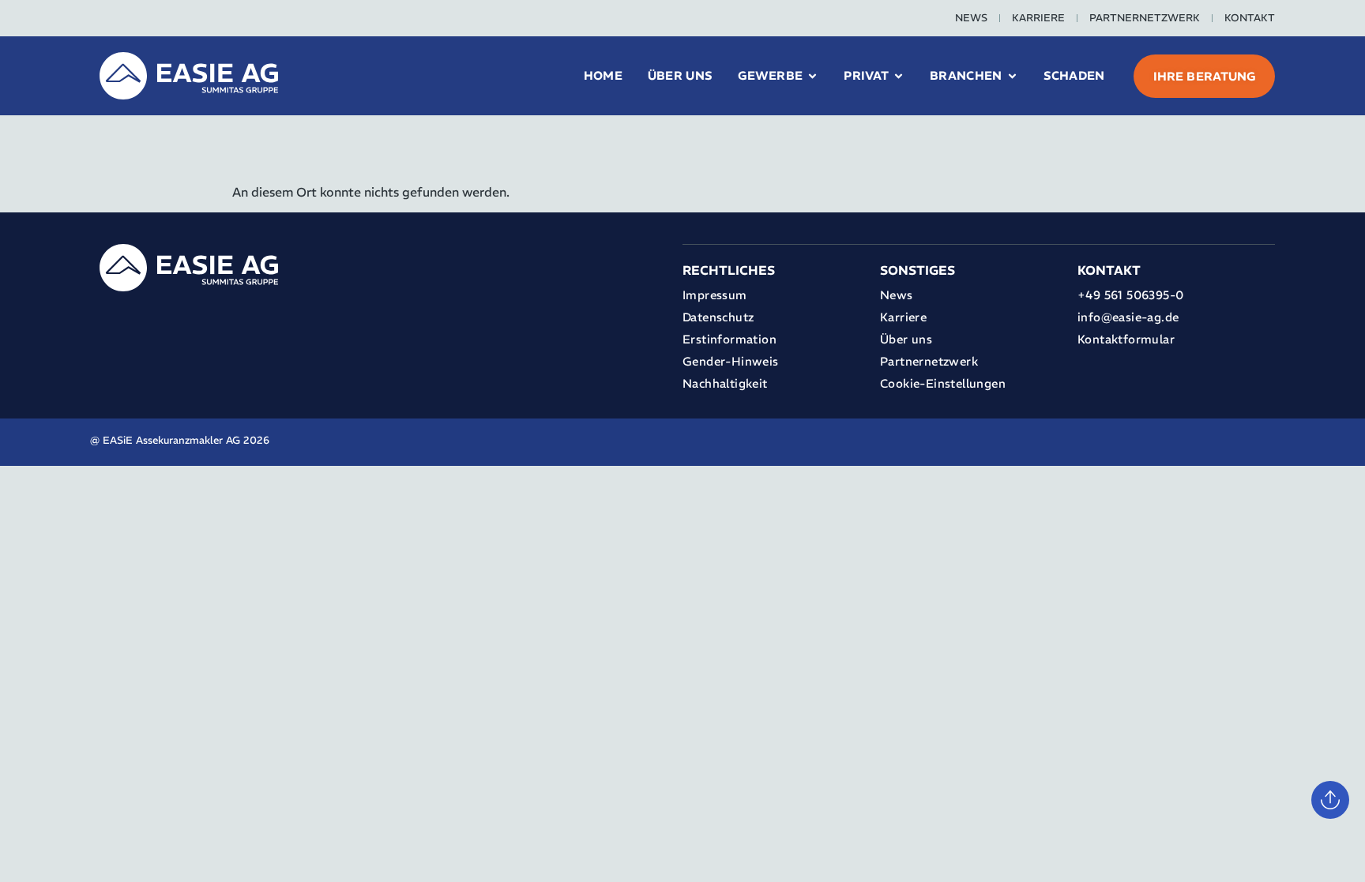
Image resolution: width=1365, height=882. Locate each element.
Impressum (714, 294)
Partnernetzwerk (1144, 17)
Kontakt (1249, 17)
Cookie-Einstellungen (943, 383)
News (971, 17)
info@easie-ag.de (1128, 317)
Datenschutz (718, 317)
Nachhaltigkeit (725, 383)
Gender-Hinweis (730, 361)
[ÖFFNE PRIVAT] (898, 76)
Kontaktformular (1126, 339)
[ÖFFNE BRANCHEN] (1012, 76)
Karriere (1038, 17)
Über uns (906, 339)
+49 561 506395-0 (1130, 294)
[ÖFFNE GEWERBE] (812, 76)
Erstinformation (729, 339)
